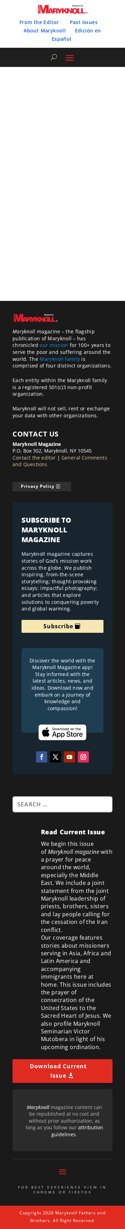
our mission (54, 345)
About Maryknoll (45, 30)
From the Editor (39, 22)
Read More (93, 273)
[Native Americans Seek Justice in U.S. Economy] (63, 133)
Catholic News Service (41, 216)
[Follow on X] (55, 757)
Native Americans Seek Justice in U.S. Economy (53, 201)
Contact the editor (34, 457)
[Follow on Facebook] (41, 757)
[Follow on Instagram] (83, 757)
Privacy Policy (38, 486)
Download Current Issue (58, 1070)
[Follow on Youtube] (69, 757)
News (102, 216)
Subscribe (58, 626)
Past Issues (84, 22)
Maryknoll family (60, 359)
